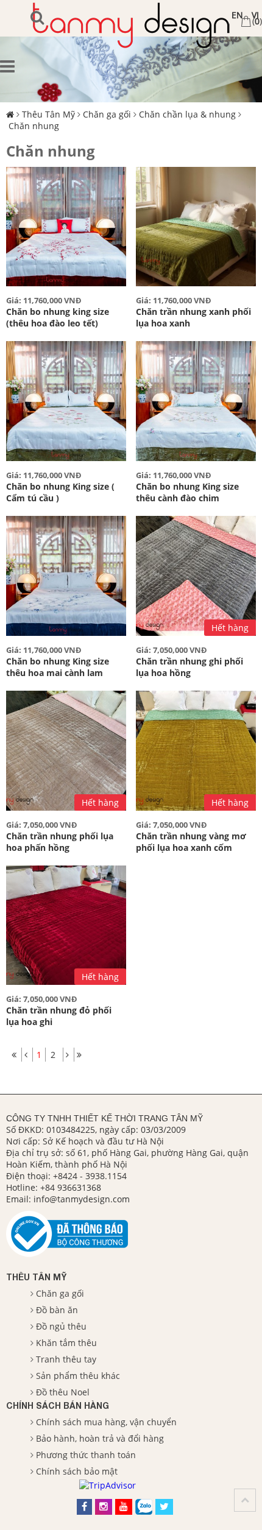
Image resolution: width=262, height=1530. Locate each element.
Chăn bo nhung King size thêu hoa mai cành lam (57, 667)
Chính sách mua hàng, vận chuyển (106, 1422)
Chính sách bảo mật (77, 1471)
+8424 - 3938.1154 (90, 1176)
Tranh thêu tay (66, 1359)
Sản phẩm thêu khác (78, 1375)
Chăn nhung (34, 126)
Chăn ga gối (107, 114)
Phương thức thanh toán (86, 1455)
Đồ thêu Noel (63, 1392)
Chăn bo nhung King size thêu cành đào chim (187, 492)
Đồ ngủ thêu (61, 1326)
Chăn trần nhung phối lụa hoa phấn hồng (59, 841)
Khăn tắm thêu (66, 1342)
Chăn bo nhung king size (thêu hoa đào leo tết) (57, 317)
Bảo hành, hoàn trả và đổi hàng (100, 1438)
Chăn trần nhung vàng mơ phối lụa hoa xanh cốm (191, 841)
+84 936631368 (70, 1187)
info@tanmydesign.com (82, 1199)
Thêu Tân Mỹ (48, 114)
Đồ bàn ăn (57, 1310)
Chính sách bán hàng (57, 1405)
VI (255, 15)
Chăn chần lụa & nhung (187, 114)
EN (237, 15)
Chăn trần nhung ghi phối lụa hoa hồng (189, 667)
